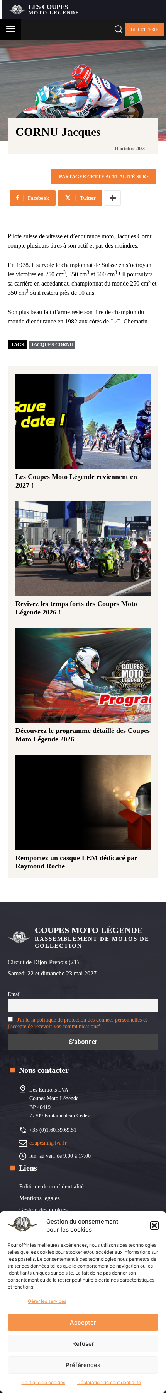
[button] (154, 1225)
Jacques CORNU (52, 344)
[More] (113, 198)
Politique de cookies (43, 1382)
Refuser (83, 1343)
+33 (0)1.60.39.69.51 (52, 1130)
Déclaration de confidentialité (109, 1382)
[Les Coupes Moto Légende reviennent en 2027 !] (83, 421)
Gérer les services (47, 1301)
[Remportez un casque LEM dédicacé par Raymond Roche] (83, 802)
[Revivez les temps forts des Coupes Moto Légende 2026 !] (83, 548)
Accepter (83, 1322)
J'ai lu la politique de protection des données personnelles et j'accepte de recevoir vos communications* (77, 1023)
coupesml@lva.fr (48, 1143)
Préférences (83, 1365)
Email (14, 994)
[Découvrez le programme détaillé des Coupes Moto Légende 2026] (83, 675)
